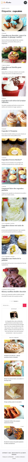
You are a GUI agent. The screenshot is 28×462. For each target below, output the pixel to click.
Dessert (4, 33)
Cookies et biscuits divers (9, 289)
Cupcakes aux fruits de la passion (11, 259)
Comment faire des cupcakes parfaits (13, 189)
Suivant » (16, 301)
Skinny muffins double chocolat (14, 291)
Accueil (3, 8)
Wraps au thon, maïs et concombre (13, 402)
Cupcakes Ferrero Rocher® (12, 160)
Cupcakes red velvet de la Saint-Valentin (14, 101)
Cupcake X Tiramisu (9, 131)
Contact (14, 458)
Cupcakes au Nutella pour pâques (11, 68)
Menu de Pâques (6, 65)
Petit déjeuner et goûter (8, 223)
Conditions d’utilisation (20, 456)
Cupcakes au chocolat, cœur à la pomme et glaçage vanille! (14, 36)
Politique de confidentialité (8, 456)
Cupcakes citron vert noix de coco (13, 226)
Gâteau (4, 98)
